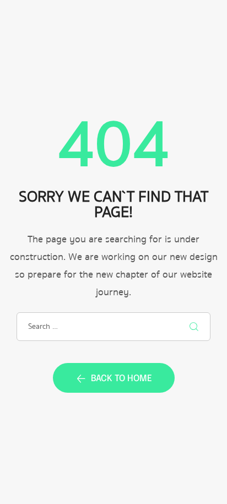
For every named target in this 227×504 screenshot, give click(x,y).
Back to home (121, 378)
